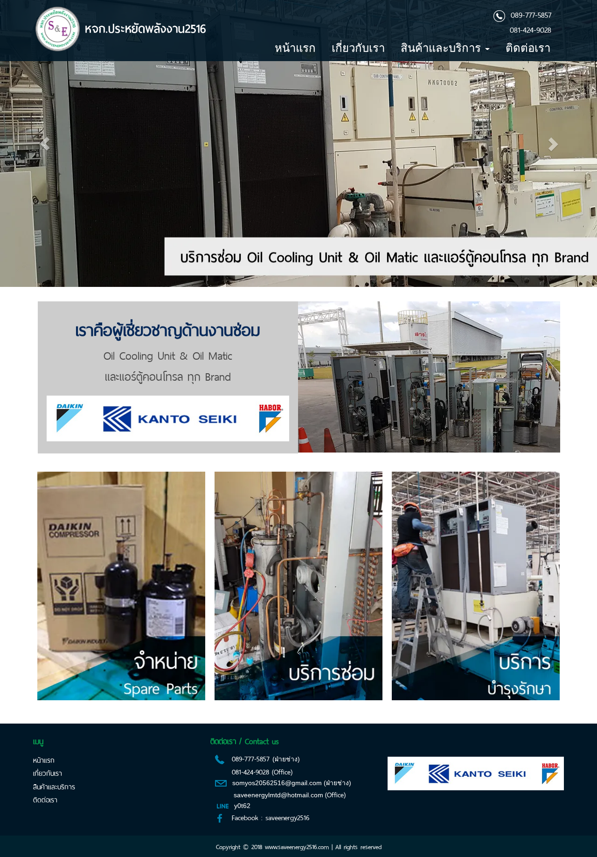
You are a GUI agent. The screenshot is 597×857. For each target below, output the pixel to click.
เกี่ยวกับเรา (358, 48)
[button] (45, 143)
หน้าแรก (295, 48)
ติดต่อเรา (528, 48)
